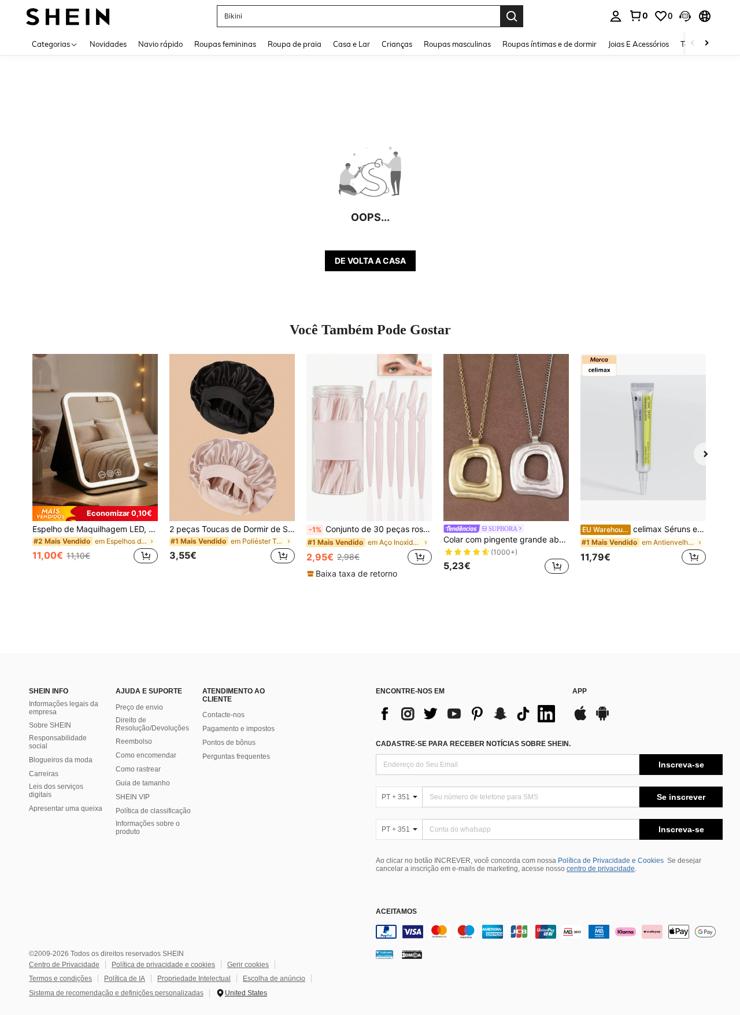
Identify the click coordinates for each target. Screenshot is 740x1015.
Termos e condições (60, 979)
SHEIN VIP (133, 797)
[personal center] (616, 16)
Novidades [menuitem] (108, 44)
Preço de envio (139, 707)
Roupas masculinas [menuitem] (457, 44)
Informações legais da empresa (63, 708)
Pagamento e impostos (238, 729)
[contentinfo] (549, 932)
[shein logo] (68, 16)
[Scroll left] (693, 43)
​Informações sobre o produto (148, 828)
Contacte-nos (223, 715)
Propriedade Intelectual (194, 979)
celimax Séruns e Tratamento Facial (644, 529)
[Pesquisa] (511, 16)
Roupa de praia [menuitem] (294, 44)
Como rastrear (138, 769)
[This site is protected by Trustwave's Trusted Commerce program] (384, 954)
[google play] (602, 719)
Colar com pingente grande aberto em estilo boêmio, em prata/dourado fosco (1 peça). (506, 539)
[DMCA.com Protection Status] (412, 954)
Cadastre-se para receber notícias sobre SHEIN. (473, 744)
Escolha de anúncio (274, 979)
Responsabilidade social (58, 742)
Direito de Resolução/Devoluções (152, 724)
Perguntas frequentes (236, 756)
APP (579, 691)
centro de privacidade (601, 869)
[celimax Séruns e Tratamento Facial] (643, 437)
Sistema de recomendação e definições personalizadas (116, 993)
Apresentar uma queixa (65, 808)
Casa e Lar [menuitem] (351, 44)
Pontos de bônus (229, 743)
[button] (685, 16)
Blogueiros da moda (60, 760)
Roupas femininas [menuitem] (225, 44)
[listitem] (95, 466)
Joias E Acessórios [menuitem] (638, 44)
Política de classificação (153, 811)
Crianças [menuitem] (397, 44)
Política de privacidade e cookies (163, 965)
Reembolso (134, 741)
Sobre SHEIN (50, 725)
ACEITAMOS (396, 912)
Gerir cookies (248, 965)
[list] (468, 713)
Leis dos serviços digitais (56, 791)
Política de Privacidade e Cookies (611, 861)
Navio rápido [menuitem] (160, 44)
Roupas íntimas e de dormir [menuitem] (549, 44)
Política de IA (124, 979)
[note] (95, 513)
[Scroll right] (706, 43)
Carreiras (43, 774)
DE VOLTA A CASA (370, 260)
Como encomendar (146, 755)
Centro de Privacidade (64, 965)
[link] (638, 16)
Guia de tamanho (143, 783)
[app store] (580, 719)
